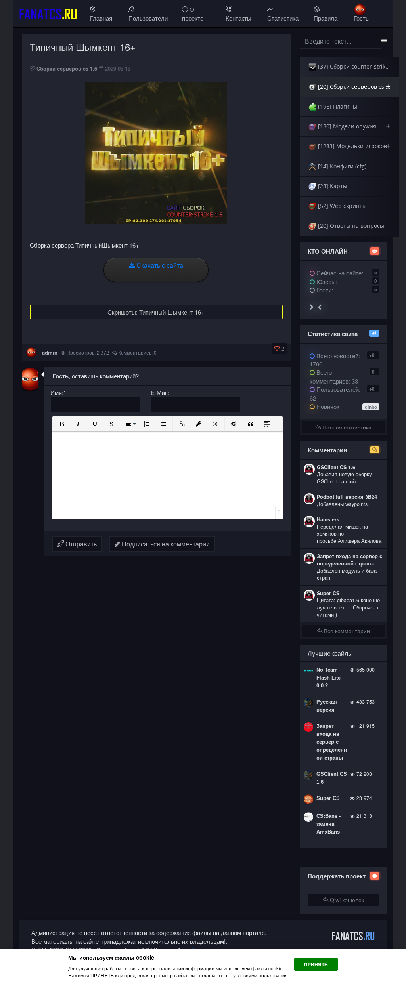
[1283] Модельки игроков (353, 146)
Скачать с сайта (159, 265)
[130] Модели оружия (353, 126)
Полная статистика (346, 427)
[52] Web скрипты (341, 206)
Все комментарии (346, 631)
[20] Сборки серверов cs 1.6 (355, 86)
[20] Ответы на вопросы (350, 225)
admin (49, 352)
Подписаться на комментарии (165, 543)
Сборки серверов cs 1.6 (66, 68)
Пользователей (337, 389)
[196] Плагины (336, 106)
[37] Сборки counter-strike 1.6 (357, 66)
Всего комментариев (329, 376)
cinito (371, 406)
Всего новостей (335, 359)
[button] (61, 423)
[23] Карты (331, 186)
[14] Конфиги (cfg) (341, 166)
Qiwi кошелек (346, 900)
